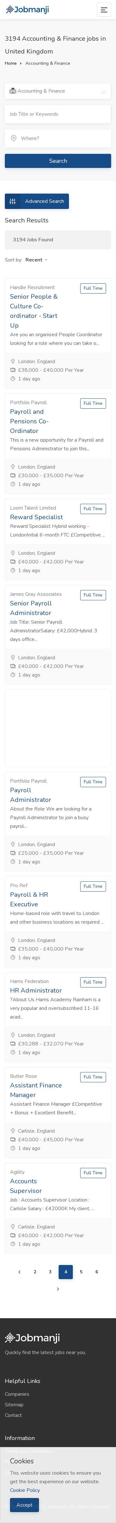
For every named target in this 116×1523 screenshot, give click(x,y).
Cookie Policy (25, 1490)
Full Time (93, 288)
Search (58, 161)
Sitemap (14, 1404)
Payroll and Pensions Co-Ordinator (29, 421)
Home (11, 63)
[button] (36, 260)
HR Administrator (36, 990)
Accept (24, 1505)
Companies (17, 1394)
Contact (13, 1415)
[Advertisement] (58, 728)
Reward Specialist (36, 517)
